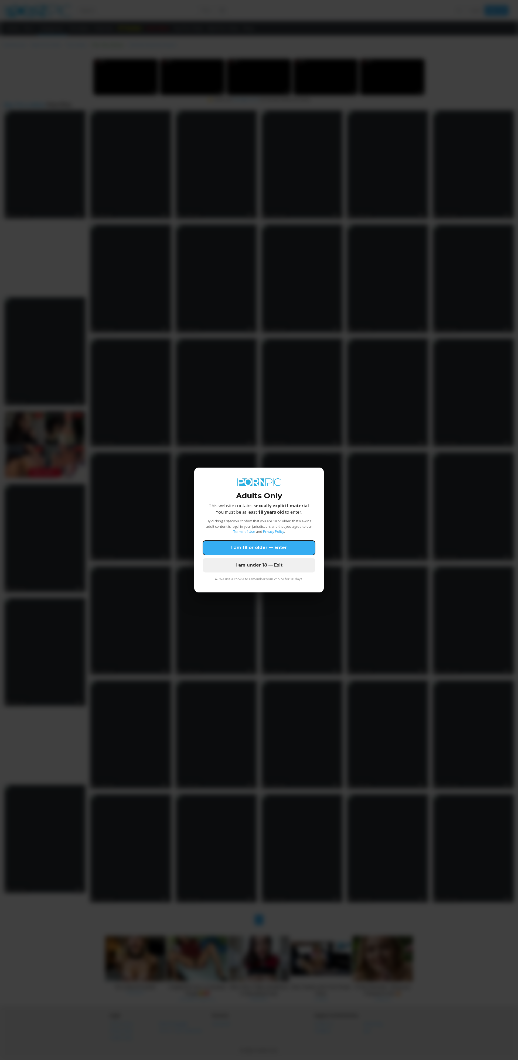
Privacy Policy (273, 531)
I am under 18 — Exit (259, 565)
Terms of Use (244, 531)
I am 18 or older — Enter (259, 547)
